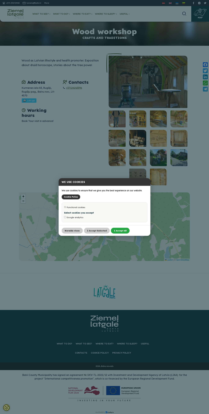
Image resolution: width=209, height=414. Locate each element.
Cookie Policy (71, 197)
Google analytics (74, 217)
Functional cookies (75, 207)
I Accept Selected (97, 230)
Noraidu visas (72, 230)
